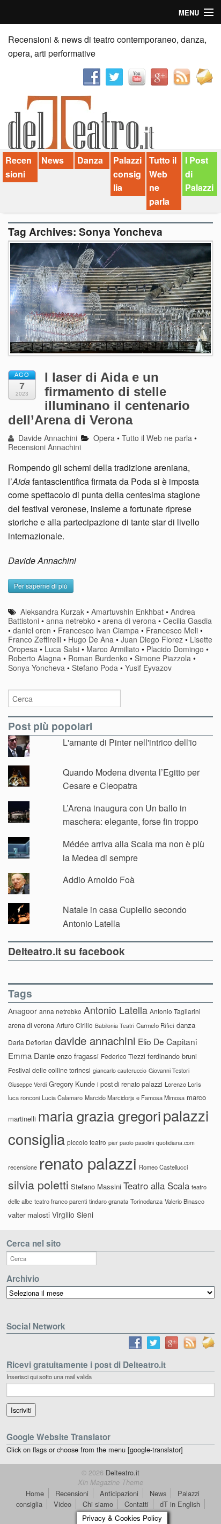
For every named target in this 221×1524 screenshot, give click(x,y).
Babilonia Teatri (114, 1026)
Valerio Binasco (184, 1201)
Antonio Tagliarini (175, 1011)
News (52, 160)
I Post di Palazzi (199, 174)
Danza (90, 160)
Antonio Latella (116, 1010)
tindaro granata (108, 1201)
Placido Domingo (175, 649)
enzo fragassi (78, 1056)
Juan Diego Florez (152, 639)
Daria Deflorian (30, 1042)
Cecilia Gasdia (187, 620)
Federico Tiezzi (123, 1056)
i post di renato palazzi (130, 1084)
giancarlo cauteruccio (119, 1070)
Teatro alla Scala (156, 1185)
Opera (104, 437)
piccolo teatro (86, 1142)
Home (35, 1493)
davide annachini (95, 1040)
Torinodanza (146, 1201)
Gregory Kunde (72, 1084)
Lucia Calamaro (62, 1097)
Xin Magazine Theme (110, 1482)
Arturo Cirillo (74, 1025)
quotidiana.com (175, 1143)
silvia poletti (38, 1184)
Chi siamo (98, 1504)
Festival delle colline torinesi (49, 1069)
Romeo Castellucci (163, 1167)
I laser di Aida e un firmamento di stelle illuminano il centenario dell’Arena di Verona (99, 398)
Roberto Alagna (34, 658)
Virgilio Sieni (72, 1214)
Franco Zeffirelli (34, 639)
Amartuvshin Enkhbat (127, 611)
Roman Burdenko (98, 658)
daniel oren (32, 630)
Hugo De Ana (91, 639)
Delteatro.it (121, 1472)
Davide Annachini (46, 437)
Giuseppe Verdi (27, 1084)
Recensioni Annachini (44, 447)
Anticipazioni (119, 1493)
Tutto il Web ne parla (162, 180)
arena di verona (129, 620)
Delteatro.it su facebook (66, 950)
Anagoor (22, 1010)
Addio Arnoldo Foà (99, 879)
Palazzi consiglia (127, 174)
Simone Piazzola (163, 658)
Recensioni (18, 167)
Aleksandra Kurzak (52, 611)
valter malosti (29, 1215)
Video (62, 1504)
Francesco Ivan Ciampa (98, 630)
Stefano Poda (95, 667)
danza (185, 1025)
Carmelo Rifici (155, 1025)
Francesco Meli (172, 630)
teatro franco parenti (60, 1201)
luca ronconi (24, 1097)
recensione (22, 1167)
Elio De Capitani (167, 1041)
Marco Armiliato (112, 649)
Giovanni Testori (169, 1070)
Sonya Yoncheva (36, 667)
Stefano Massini (96, 1186)
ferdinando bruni (172, 1056)
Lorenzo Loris (183, 1084)
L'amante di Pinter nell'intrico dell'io (130, 742)
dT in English (180, 1504)
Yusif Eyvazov (148, 667)
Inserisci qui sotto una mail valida (49, 1376)
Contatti (136, 1504)
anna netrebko (70, 620)
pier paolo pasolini (131, 1143)
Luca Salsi (62, 649)
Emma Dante (31, 1055)
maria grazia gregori (99, 1115)
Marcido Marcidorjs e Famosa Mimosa (135, 1097)
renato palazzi (88, 1162)
